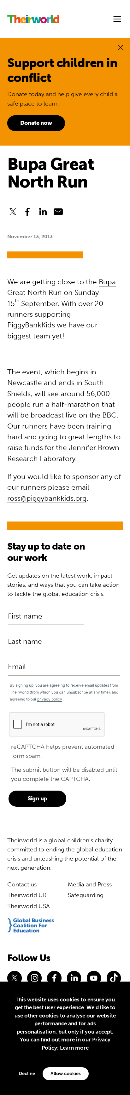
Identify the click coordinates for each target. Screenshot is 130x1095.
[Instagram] (34, 978)
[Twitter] (14, 978)
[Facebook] (54, 978)
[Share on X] (12, 211)
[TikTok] (114, 978)
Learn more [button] (74, 1048)
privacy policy (49, 699)
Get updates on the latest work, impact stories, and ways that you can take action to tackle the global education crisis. (63, 584)
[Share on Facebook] (27, 211)
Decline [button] (27, 1073)
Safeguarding (85, 895)
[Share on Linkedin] (43, 211)
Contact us (22, 884)
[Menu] (117, 19)
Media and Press (90, 884)
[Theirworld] (33, 19)
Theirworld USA (28, 906)
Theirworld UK (26, 895)
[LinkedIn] (74, 978)
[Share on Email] (58, 211)
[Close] (120, 47)
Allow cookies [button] (65, 1073)
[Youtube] (94, 978)
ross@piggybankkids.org (46, 498)
